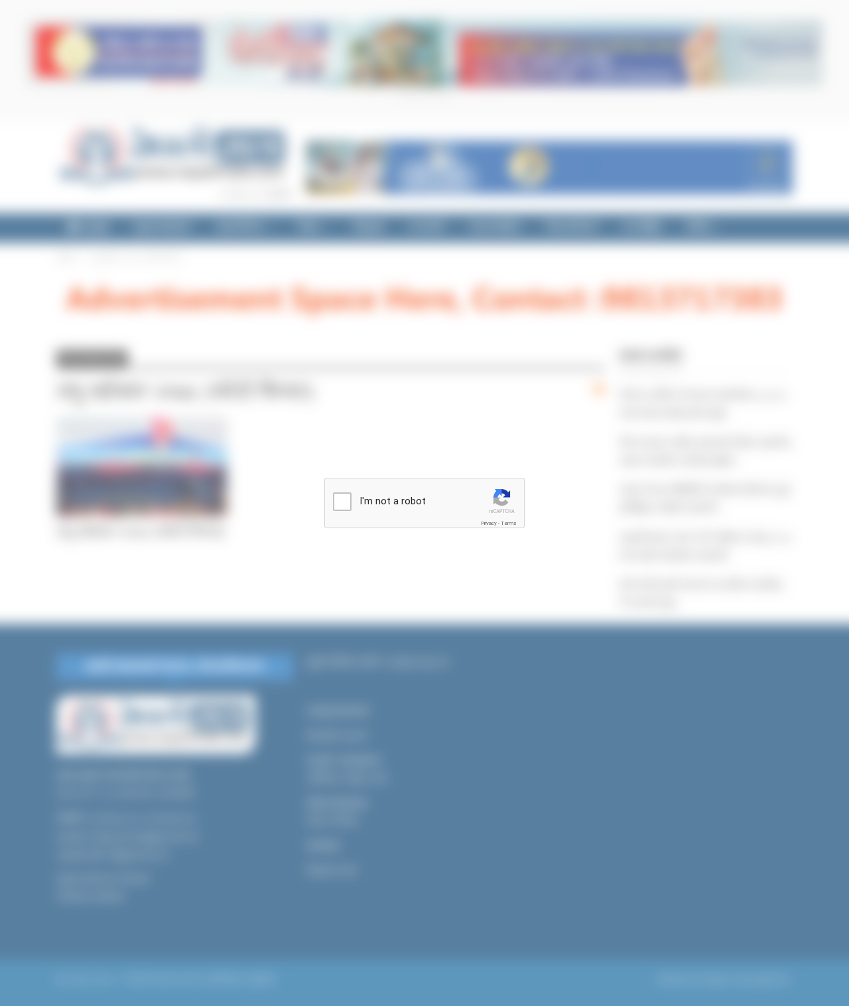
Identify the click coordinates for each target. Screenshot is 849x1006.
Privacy (489, 523)
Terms (509, 523)
